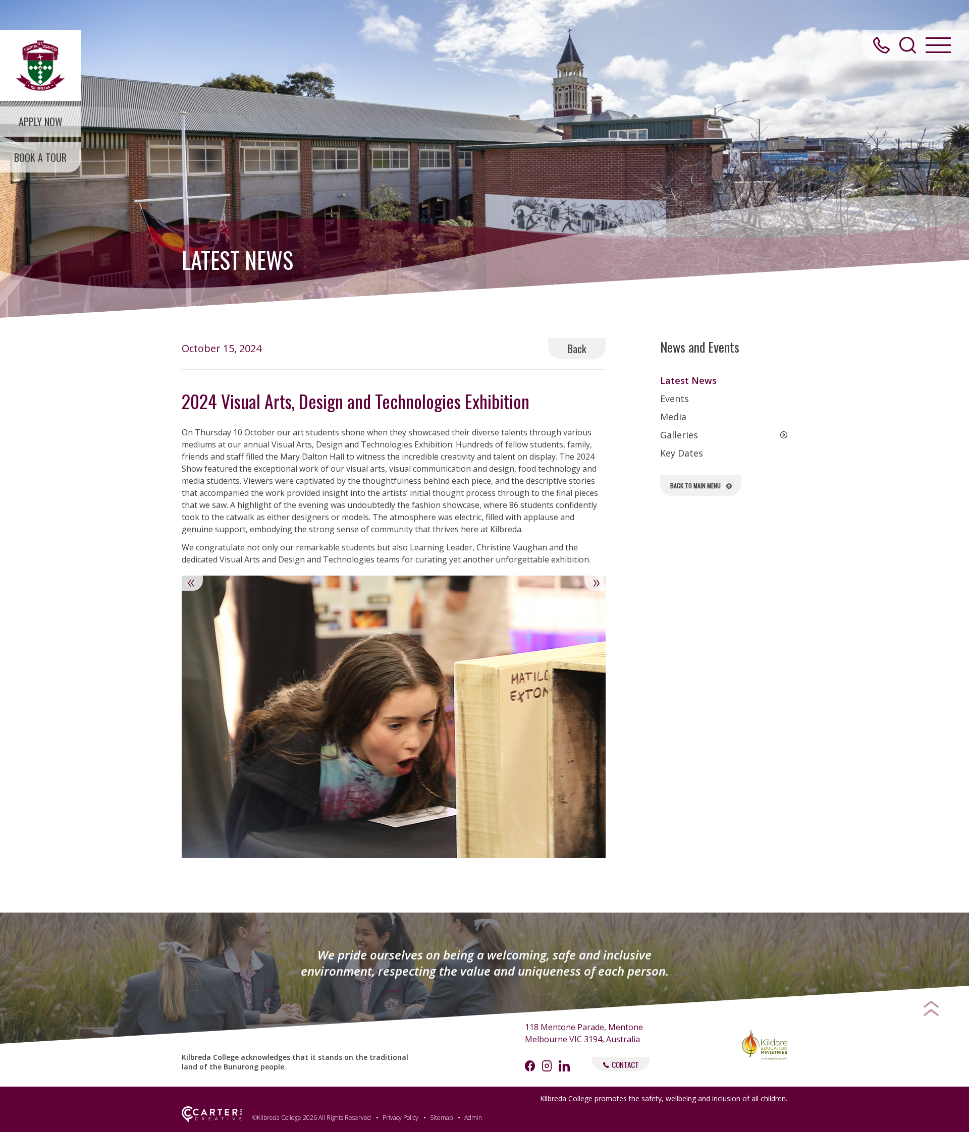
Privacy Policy (400, 1117)
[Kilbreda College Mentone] (40, 65)
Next (595, 583)
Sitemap (441, 1117)
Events (674, 398)
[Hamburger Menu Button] (938, 45)
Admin (473, 1117)
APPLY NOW (41, 121)
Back (577, 348)
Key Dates (681, 453)
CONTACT (625, 1064)
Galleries (679, 435)
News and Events (699, 347)
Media (673, 417)
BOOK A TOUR (40, 157)
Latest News (688, 380)
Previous (192, 583)
